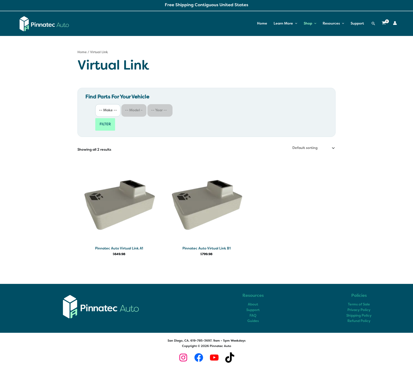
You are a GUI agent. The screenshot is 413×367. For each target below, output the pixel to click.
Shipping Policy (358, 315)
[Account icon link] (395, 23)
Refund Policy (358, 321)
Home (262, 23)
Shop (308, 23)
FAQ (253, 315)
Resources (331, 23)
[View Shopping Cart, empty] (384, 24)
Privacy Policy (358, 310)
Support (357, 23)
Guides (253, 321)
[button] (295, 23)
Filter (105, 124)
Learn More (283, 23)
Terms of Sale (359, 304)
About (253, 304)
